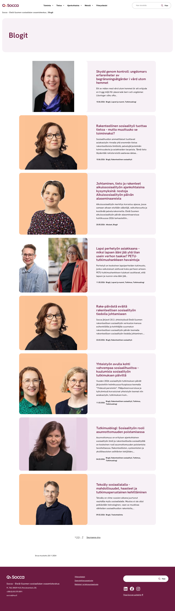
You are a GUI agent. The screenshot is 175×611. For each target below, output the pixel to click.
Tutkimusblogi (130, 102)
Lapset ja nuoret (117, 102)
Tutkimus (128, 282)
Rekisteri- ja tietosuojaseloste (86, 584)
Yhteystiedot (101, 5)
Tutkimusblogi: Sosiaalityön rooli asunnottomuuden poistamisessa (120, 430)
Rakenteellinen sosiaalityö (121, 159)
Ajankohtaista (73, 5)
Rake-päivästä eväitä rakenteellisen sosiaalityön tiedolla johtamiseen (116, 310)
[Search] (164, 5)
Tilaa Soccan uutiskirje (132, 595)
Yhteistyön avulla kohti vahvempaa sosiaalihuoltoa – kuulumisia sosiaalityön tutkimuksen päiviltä (117, 369)
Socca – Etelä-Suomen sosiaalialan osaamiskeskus (24, 12)
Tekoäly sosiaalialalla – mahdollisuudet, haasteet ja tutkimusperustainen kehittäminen (121, 488)
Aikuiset (109, 224)
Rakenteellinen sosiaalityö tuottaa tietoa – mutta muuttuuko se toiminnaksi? (121, 129)
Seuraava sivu (93, 537)
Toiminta (47, 5)
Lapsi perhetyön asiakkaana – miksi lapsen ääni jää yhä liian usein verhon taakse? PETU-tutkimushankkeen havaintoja (118, 254)
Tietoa (59, 5)
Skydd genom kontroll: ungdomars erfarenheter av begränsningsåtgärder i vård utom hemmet (121, 77)
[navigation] (87, 5)
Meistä (88, 5)
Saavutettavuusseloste (84, 580)
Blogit (108, 102)
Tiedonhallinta (117, 515)
